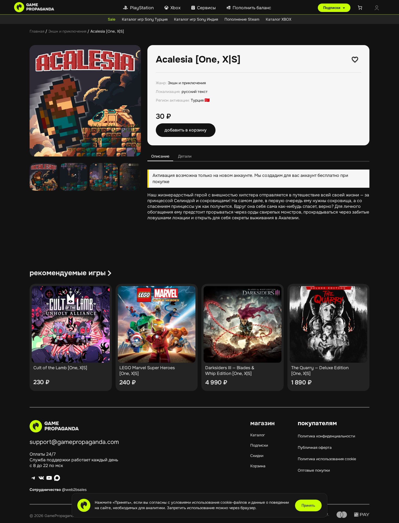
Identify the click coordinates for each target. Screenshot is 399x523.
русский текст (195, 91)
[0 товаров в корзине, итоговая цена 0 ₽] (361, 7)
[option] (74, 177)
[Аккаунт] (376, 8)
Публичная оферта (315, 447)
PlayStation (142, 8)
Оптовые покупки (314, 470)
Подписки (332, 8)
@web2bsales (74, 489)
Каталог (257, 435)
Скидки (256, 455)
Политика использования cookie (327, 458)
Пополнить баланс (252, 8)
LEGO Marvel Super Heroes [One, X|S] (147, 370)
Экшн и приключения (67, 31)
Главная (37, 31)
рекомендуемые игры (68, 272)
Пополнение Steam (241, 19)
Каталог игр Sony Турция (144, 19)
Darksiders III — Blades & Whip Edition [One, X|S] (229, 370)
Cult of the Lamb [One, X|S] (60, 368)
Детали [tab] (184, 156)
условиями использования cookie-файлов (209, 502)
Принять (308, 505)
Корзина (257, 466)
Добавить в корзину (185, 130)
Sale (111, 19)
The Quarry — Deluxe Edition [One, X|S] (320, 370)
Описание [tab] (160, 156)
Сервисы (206, 8)
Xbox (175, 8)
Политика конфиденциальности (326, 436)
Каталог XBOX (278, 19)
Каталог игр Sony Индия (196, 19)
